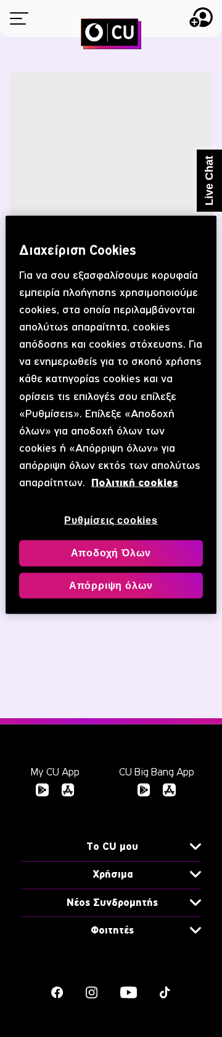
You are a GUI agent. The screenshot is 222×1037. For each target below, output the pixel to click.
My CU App (55, 772)
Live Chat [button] (209, 181)
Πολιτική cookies (134, 482)
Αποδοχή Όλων (111, 553)
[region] (111, 415)
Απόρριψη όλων (111, 585)
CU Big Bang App (156, 772)
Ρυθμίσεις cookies (111, 519)
